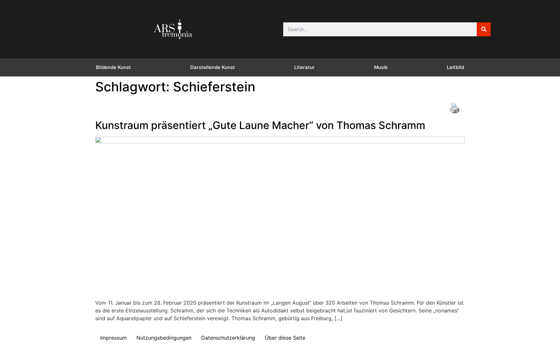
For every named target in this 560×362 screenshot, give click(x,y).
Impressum (113, 337)
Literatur (304, 67)
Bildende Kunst (113, 67)
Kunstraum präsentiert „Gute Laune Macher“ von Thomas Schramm (260, 125)
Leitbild (455, 67)
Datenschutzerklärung (228, 337)
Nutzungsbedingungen (164, 337)
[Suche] (484, 29)
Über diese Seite (285, 337)
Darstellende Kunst (212, 67)
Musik (381, 67)
